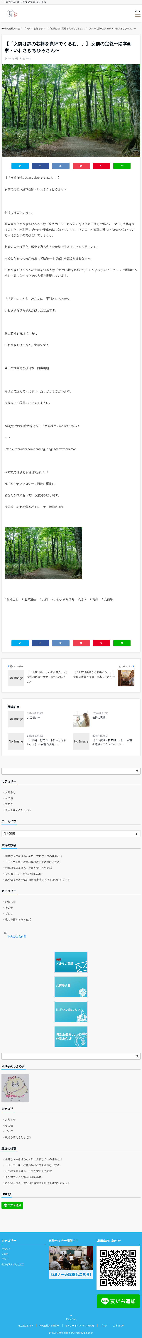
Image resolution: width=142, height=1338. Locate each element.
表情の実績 (98, 717)
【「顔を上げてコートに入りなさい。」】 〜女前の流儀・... (46, 742)
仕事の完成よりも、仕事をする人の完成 (28, 867)
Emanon (89, 1332)
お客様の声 (33, 717)
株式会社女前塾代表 (49, 1325)
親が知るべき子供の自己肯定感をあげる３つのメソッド (37, 879)
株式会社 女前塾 (16, 936)
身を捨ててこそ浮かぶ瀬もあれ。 (24, 873)
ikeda (28, 58)
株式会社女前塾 (12, 28)
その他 (9, 798)
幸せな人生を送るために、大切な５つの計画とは (33, 855)
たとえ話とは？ (25, 1325)
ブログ (9, 804)
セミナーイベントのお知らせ (79, 1325)
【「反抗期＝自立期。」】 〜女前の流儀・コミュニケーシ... (112, 742)
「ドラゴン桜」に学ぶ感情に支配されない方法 (32, 861)
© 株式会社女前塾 (58, 1332)
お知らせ (10, 792)
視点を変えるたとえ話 (18, 810)
